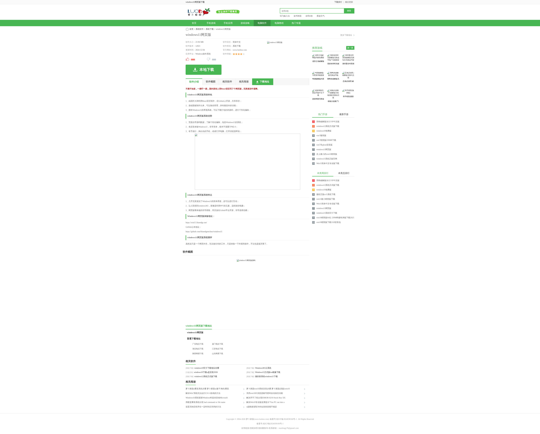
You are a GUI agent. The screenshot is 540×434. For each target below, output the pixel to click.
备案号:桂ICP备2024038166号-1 (283, 419)
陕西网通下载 (197, 353)
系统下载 (210, 29)
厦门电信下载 (217, 344)
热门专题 (296, 23)
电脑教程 (279, 23)
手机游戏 (211, 23)
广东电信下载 (197, 344)
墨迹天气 (321, 16)
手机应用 (228, 23)
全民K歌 (309, 16)
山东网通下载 (217, 353)
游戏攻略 (245, 23)
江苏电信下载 (217, 349)
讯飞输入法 (285, 16)
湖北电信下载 (197, 349)
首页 (194, 23)
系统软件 (199, 29)
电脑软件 (262, 23)
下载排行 (338, 2)
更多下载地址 (346, 35)
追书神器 (298, 16)
